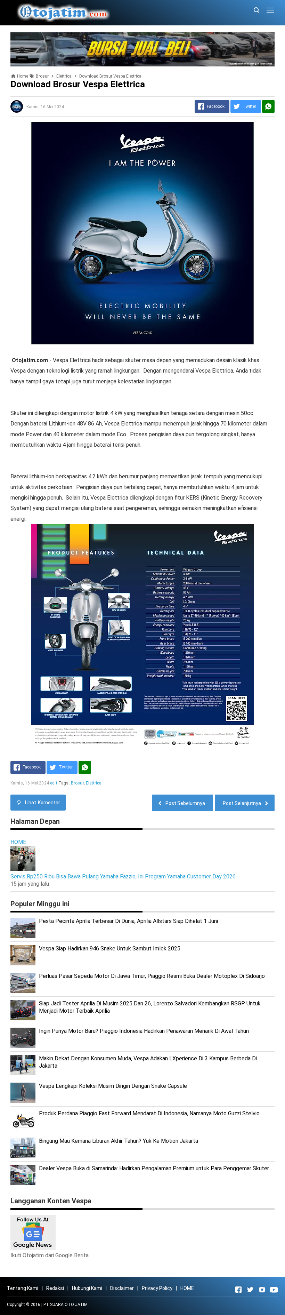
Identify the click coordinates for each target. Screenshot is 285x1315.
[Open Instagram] (262, 1289)
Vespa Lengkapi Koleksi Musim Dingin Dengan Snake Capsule (113, 1086)
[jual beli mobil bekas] (142, 49)
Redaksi (55, 1288)
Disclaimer (122, 1288)
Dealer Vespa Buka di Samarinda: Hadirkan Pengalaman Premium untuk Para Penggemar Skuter (154, 1168)
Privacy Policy (157, 1288)
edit (53, 783)
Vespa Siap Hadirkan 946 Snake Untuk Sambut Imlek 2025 (109, 948)
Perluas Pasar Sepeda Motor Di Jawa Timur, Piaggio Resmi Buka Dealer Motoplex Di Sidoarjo (152, 976)
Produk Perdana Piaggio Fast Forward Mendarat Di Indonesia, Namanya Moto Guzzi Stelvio (149, 1113)
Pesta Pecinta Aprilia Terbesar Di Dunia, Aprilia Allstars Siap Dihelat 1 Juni (128, 921)
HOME (18, 842)
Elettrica (93, 783)
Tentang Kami (22, 1288)
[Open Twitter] (250, 1289)
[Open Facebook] (238, 1289)
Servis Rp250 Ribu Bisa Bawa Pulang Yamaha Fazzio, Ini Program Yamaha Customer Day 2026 (123, 876)
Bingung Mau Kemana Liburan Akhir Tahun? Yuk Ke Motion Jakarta (118, 1141)
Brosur (77, 783)
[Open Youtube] (274, 1289)
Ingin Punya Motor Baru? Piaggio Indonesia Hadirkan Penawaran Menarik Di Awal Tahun (144, 1031)
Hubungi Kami (87, 1288)
